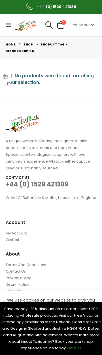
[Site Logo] (26, 25)
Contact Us (16, 271)
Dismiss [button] (74, 348)
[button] (10, 25)
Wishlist (12, 239)
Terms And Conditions (26, 264)
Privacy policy (18, 278)
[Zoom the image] (23, 118)
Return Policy (17, 284)
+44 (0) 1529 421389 (37, 184)
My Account (16, 233)
